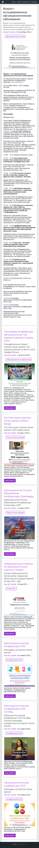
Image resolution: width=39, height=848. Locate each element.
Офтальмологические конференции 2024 (16, 645)
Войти (14, 2)
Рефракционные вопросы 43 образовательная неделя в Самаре (18, 566)
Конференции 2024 (14, 660)
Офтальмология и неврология (19, 359)
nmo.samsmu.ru (17, 82)
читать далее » (10, 408)
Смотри (6, 298)
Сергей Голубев (9, 32)
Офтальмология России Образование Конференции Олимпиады (19, 493)
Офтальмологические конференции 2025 (16, 784)
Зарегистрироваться (23, 2)
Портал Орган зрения (15, 437)
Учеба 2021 (11, 589)
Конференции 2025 (14, 799)
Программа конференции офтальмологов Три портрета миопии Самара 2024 (18, 336)
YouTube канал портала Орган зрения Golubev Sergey (17, 420)
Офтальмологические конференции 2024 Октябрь (16, 708)
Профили (34, 2)
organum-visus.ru (21, 844)
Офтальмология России (15, 36)
